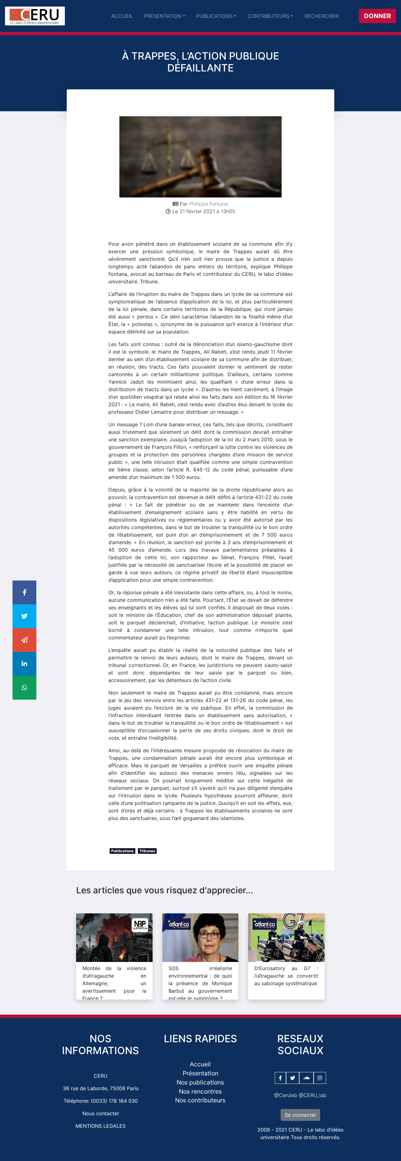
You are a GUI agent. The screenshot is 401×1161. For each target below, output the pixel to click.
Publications (214, 16)
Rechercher (321, 16)
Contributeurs (268, 16)
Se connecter (300, 1115)
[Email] (24, 640)
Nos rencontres (200, 1091)
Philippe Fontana (208, 204)
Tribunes (147, 850)
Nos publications (200, 1082)
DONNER (377, 16)
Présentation (162, 16)
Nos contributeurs (200, 1100)
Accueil (122, 16)
